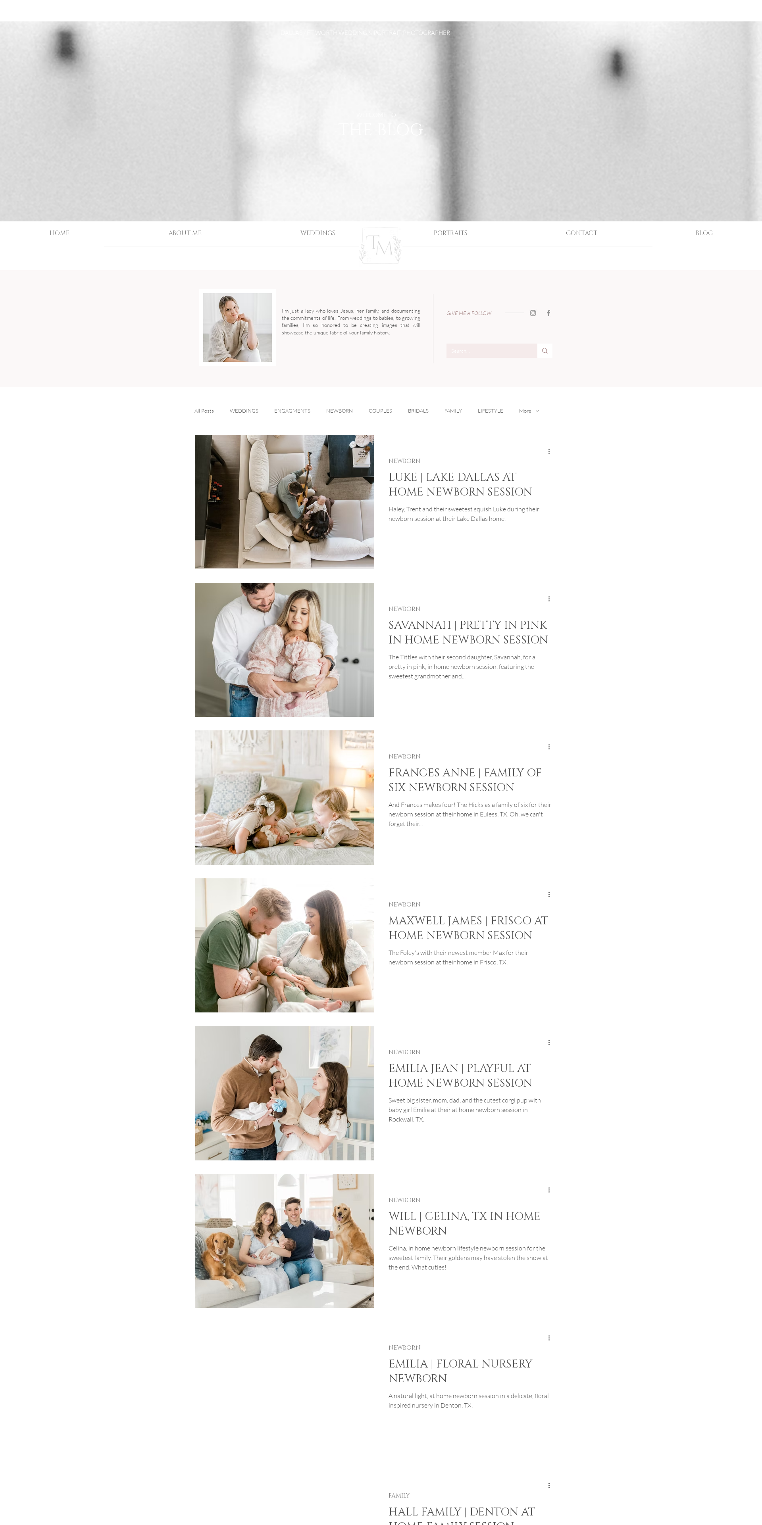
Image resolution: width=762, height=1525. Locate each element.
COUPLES (380, 410)
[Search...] (544, 351)
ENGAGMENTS (292, 410)
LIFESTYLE (490, 410)
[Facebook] (548, 313)
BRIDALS (418, 410)
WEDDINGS (244, 410)
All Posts (204, 410)
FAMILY (453, 410)
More (525, 410)
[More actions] (551, 451)
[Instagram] (533, 313)
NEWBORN (339, 410)
